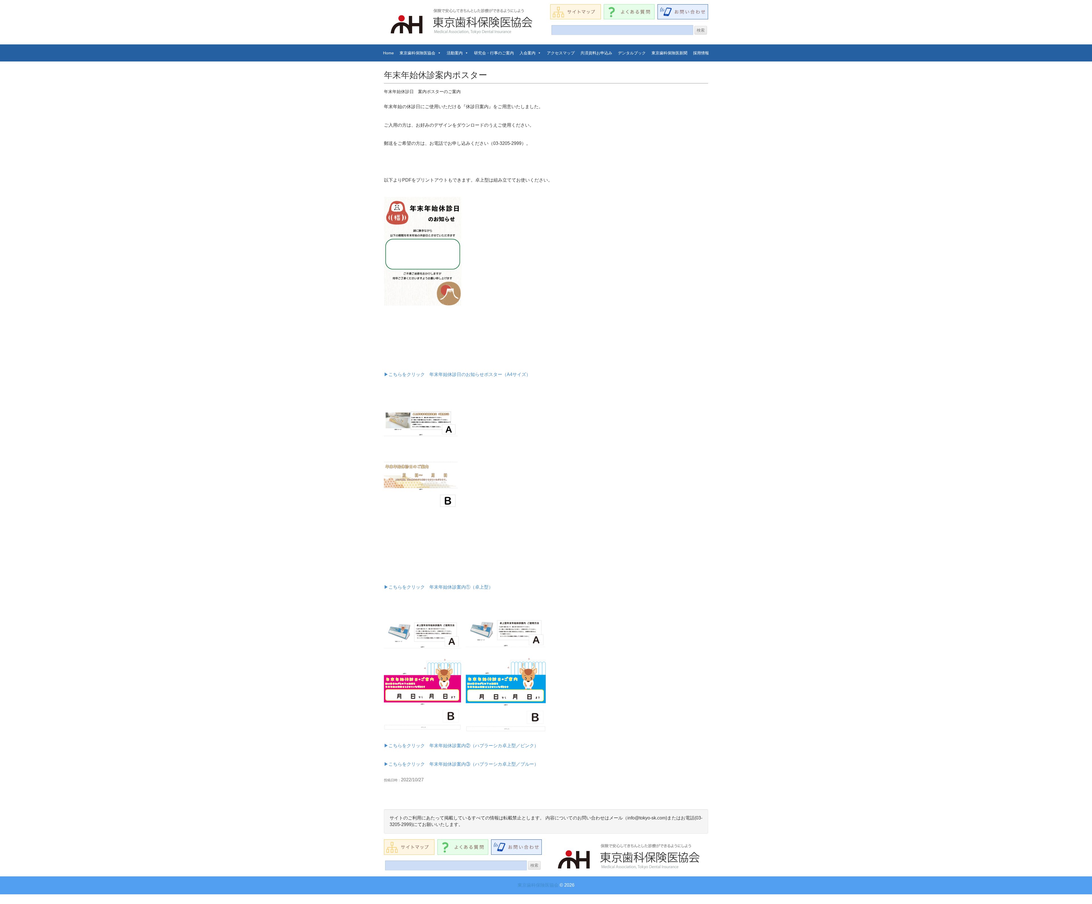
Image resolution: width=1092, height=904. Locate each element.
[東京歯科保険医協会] (462, 21)
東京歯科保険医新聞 (669, 53)
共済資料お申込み (596, 53)
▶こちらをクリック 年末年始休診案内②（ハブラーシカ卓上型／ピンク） (461, 745)
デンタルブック (632, 53)
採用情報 (701, 53)
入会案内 (527, 53)
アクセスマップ (561, 53)
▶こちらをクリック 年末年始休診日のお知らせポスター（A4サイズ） (457, 374)
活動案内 (455, 53)
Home (388, 53)
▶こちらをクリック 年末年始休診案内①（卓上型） (438, 587)
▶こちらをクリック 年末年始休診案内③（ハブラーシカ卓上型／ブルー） (461, 764)
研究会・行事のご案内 (494, 53)
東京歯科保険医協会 (417, 53)
